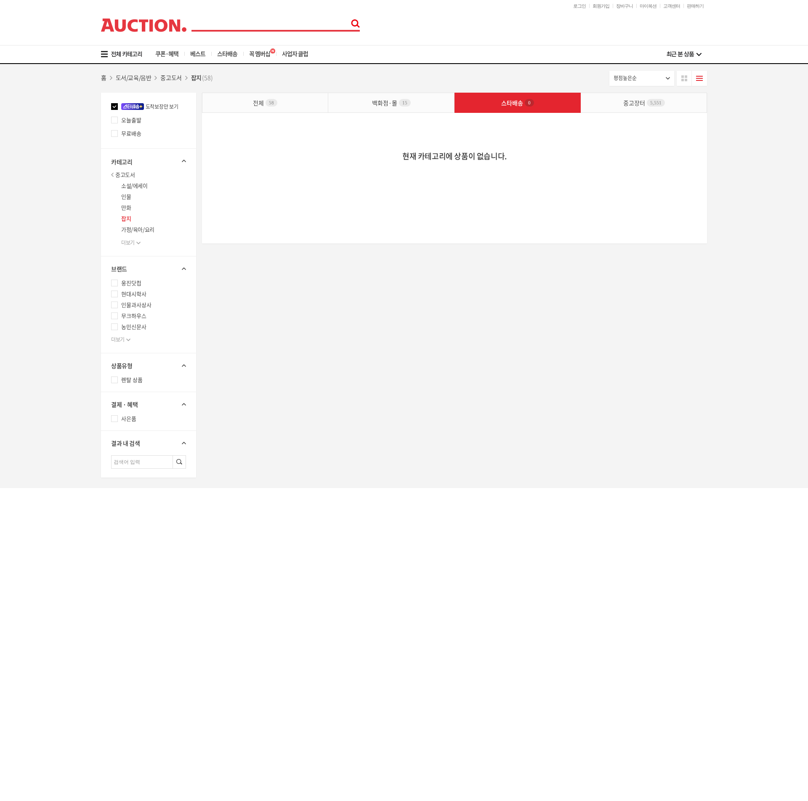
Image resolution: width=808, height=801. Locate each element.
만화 (126, 207)
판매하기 (695, 5)
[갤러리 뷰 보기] (684, 78)
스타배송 (227, 53)
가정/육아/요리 (137, 229)
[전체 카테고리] (127, 54)
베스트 (197, 53)
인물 (126, 196)
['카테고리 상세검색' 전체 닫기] (148, 160)
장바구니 (624, 5)
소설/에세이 (134, 186)
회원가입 (601, 5)
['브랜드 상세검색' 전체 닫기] (148, 268)
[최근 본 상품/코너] (684, 54)
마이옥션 (648, 5)
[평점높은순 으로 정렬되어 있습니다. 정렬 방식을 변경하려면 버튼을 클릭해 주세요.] (641, 78)
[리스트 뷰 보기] (699, 78)
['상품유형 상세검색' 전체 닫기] (148, 365)
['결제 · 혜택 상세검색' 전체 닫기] (148, 404)
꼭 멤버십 (259, 53)
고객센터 (671, 5)
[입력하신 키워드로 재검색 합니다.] (179, 462)
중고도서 (125, 175)
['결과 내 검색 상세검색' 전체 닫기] (148, 443)
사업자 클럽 (295, 53)
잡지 (126, 218)
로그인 (579, 5)
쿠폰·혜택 (166, 53)
